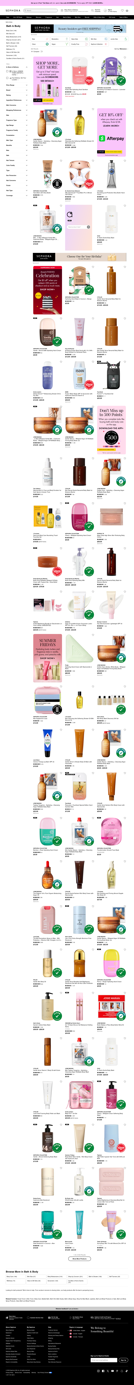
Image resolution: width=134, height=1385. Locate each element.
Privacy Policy (9, 1372)
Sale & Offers (123, 17)
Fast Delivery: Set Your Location (19, 79)
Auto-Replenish (31, 1348)
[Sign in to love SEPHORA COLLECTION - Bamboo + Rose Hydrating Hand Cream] (61, 818)
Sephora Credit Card (32, 1333)
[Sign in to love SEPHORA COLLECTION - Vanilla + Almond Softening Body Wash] (61, 1125)
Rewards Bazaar (31, 1354)
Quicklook (79, 84)
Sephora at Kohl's (53, 1351)
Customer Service (53, 1330)
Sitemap (33, 1372)
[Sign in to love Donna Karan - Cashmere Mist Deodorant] (61, 1168)
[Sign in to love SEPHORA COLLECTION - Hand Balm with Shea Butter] (61, 161)
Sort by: (120, 49)
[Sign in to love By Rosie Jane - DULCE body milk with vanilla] (93, 1168)
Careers (8, 1335)
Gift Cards (112, 17)
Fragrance (48, 17)
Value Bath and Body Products (25, 1301)
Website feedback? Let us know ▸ (67, 1309)
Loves (28, 1356)
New (7, 17)
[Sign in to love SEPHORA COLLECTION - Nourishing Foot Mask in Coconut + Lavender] (125, 57)
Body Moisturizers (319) (13, 37)
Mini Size (78, 17)
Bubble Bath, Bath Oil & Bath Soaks (53, 1299)
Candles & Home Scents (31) (15, 58)
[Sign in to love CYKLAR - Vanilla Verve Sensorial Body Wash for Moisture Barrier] (125, 267)
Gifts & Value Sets (99, 17)
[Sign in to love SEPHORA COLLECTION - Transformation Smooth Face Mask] (125, 818)
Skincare (38, 17)
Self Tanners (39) (11, 46)
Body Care (37, 1299)
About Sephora (10, 1330)
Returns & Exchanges (54, 1333)
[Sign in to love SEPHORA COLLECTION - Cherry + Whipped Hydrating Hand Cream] (93, 503)
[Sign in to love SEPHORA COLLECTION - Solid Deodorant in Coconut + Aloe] (61, 1211)
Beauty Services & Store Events (35, 1346)
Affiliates (8, 1343)
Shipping (50, 1338)
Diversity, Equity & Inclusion (13, 1354)
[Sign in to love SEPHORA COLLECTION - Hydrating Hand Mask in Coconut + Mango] (93, 267)
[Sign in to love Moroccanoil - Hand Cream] (93, 1211)
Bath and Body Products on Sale (106, 1299)
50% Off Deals (17, 17)
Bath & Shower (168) (12, 43)
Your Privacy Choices (43, 1372)
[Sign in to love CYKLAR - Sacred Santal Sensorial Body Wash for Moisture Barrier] (125, 548)
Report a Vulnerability (11, 1362)
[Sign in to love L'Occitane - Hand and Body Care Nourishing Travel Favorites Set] (61, 503)
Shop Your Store (31, 1359)
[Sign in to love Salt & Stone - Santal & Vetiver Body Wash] (61, 993)
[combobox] (40, 10)
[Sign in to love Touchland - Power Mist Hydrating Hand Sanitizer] (93, 57)
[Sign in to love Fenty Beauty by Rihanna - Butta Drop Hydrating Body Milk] (93, 548)
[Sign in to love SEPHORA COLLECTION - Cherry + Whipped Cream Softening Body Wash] (125, 1081)
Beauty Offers (30, 1351)
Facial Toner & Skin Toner (26, 1299)
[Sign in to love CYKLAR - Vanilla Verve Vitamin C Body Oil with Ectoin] (61, 1038)
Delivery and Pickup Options (55, 1335)
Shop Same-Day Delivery (34, 1362)
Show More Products (80, 1259)
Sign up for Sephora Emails (100, 1356)
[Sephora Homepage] (13, 10)
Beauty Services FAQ (53, 1348)
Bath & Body (67, 17)
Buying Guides (52, 1346)
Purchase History (31, 1341)
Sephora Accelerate (11, 1356)
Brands (87, 17)
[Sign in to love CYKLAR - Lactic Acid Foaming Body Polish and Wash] (61, 1081)
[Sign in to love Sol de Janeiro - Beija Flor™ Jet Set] (93, 1081)
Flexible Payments (53, 1356)
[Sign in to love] (61, 109)
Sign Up (123, 1360)
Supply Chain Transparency (13, 1341)
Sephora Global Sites (11, 1351)
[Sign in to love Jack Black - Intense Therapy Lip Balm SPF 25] (61, 730)
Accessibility (51, 1359)
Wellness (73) (10, 49)
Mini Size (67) (10, 34)
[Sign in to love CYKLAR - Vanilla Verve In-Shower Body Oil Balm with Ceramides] (93, 730)
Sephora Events (10, 1346)
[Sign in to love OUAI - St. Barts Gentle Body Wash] (125, 1038)
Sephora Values (10, 1338)
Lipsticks (92, 1299)
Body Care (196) (11, 30)
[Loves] (122, 10)
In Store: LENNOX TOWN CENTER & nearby (17, 73)
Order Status (30, 1338)
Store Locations (52, 1354)
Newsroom (9, 1333)
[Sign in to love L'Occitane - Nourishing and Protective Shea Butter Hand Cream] (125, 161)
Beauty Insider (31, 1330)
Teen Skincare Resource (54, 1362)
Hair (57, 17)
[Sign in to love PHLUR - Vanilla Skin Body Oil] (61, 949)
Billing (50, 1341)
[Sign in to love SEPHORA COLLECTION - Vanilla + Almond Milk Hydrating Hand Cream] (61, 318)
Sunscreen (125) (11, 55)
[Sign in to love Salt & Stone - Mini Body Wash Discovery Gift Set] (125, 686)
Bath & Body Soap (70, 1299)
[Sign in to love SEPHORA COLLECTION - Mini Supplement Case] (61, 686)
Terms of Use (18, 1372)
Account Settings (31, 1343)
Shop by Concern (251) (13, 40)
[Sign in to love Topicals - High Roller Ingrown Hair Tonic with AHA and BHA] (125, 1125)
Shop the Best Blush (83, 1299)
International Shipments (54, 1343)
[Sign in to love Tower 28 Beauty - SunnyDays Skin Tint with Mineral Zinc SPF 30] (125, 1211)
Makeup (28, 17)
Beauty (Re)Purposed (11, 1359)
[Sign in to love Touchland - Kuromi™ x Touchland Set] (125, 362)
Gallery (29, 1335)
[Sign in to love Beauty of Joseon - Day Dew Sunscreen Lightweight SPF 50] (125, 591)
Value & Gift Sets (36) (13, 52)
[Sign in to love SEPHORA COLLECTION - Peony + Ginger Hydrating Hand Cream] (125, 949)
